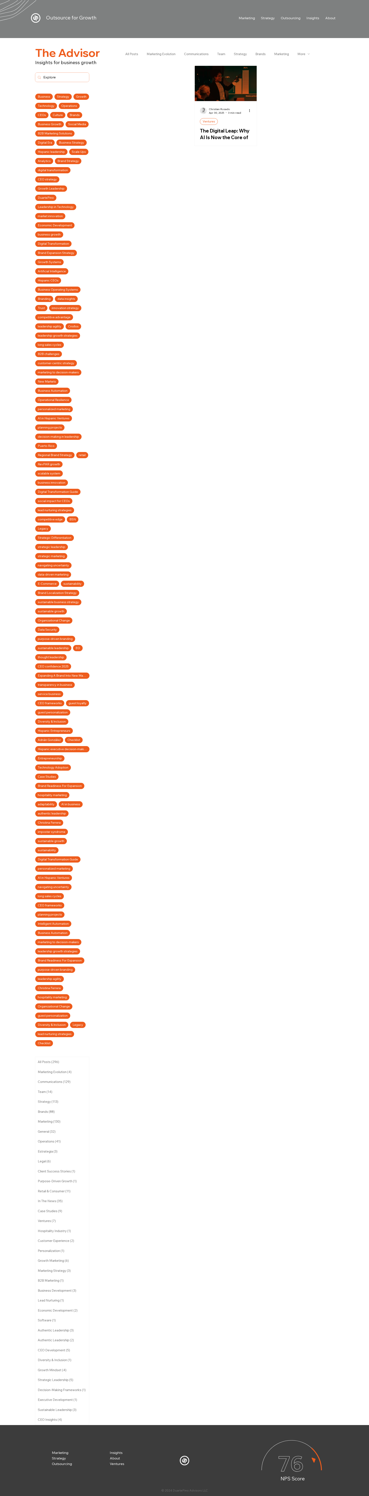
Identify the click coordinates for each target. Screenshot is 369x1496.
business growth (49, 234)
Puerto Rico (46, 446)
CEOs (42, 115)
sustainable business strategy (58, 602)
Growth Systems (49, 262)
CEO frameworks (50, 703)
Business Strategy (71, 142)
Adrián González (49, 740)
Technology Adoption (53, 767)
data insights (66, 299)
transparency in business (55, 685)
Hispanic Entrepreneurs (54, 731)
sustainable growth (51, 611)
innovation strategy (65, 308)
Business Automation (52, 391)
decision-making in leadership (58, 437)
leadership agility (49, 326)
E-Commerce (47, 584)
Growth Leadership (51, 188)
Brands (260, 54)
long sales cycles (49, 345)
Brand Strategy (68, 161)
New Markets (47, 381)
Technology (46, 106)
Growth (81, 97)
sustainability (72, 584)
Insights (116, 1452)
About (115, 1458)
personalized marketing (54, 409)
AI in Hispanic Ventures (53, 418)
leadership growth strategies (58, 335)
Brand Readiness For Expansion (60, 786)
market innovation (50, 216)
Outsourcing (62, 1463)
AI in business (70, 804)
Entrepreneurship (50, 758)
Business (44, 97)
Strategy (240, 54)
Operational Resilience (53, 400)
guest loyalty (77, 703)
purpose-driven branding (55, 639)
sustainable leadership (53, 648)
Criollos (73, 326)
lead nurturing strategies (55, 510)
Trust (41, 308)
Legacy (43, 528)
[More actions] (250, 110)
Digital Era (45, 142)
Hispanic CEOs (48, 280)
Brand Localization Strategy (57, 593)
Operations (69, 106)
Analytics (44, 161)
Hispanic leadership (51, 152)
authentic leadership (52, 813)
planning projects (50, 427)
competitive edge (50, 519)
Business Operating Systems (58, 290)
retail (82, 455)
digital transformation (53, 170)
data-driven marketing (53, 574)
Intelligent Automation (53, 924)
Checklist (73, 740)
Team (221, 54)
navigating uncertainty (53, 565)
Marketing (281, 54)
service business (49, 694)
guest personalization (53, 712)
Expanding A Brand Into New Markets (63, 675)
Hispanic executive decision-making (63, 749)
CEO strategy (47, 179)
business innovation (51, 482)
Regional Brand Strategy (55, 455)
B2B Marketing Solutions (55, 133)
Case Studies (47, 777)
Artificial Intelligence (52, 271)
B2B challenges (48, 354)
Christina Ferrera (49, 823)
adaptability (46, 804)
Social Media (77, 124)
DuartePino (46, 198)
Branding (44, 299)
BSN (72, 519)
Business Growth (49, 124)
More (301, 54)
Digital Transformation (53, 244)
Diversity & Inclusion (52, 721)
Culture (58, 115)
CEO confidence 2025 (53, 666)
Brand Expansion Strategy (56, 253)
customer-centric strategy (56, 363)
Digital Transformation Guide (58, 492)
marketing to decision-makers (58, 372)
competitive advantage (54, 317)
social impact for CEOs (54, 501)
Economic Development (55, 225)
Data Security (47, 630)
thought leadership (51, 657)
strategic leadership (51, 547)
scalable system (49, 473)
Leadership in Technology (56, 207)
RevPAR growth (49, 464)
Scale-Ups (79, 152)
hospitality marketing (52, 795)
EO (78, 648)
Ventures (209, 121)
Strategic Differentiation (54, 538)
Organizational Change (54, 620)
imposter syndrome (51, 832)
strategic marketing (51, 556)
